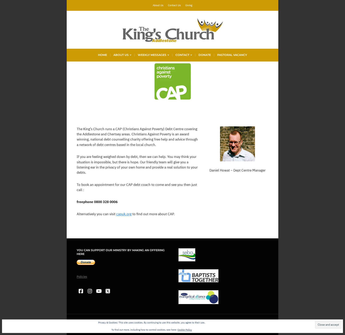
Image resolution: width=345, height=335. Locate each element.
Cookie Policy (184, 329)
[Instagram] (89, 291)
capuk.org (124, 214)
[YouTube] (98, 291)
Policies (82, 277)
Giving (188, 5)
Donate (204, 55)
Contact (182, 55)
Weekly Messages (152, 55)
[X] (107, 291)
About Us (158, 5)
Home (102, 55)
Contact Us (174, 5)
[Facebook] (80, 291)
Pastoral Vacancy (232, 55)
